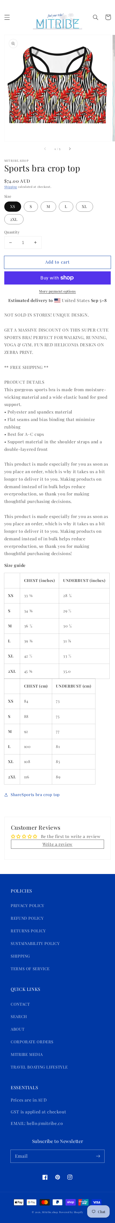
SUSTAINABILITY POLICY (35, 943)
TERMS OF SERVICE (30, 968)
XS (12, 206)
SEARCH (19, 1016)
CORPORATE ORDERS (32, 1041)
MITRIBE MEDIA (27, 1054)
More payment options (57, 291)
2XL (14, 219)
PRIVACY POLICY (27, 905)
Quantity (12, 231)
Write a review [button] (57, 844)
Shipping (10, 187)
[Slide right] (69, 149)
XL (84, 206)
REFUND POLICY (27, 918)
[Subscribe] (98, 1156)
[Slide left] (45, 149)
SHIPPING (20, 956)
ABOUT (17, 1029)
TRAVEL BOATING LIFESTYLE (39, 1067)
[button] (7, 17)
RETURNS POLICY (28, 930)
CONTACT (20, 1004)
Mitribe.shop (50, 1212)
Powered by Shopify (71, 1212)
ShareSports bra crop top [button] (35, 794)
